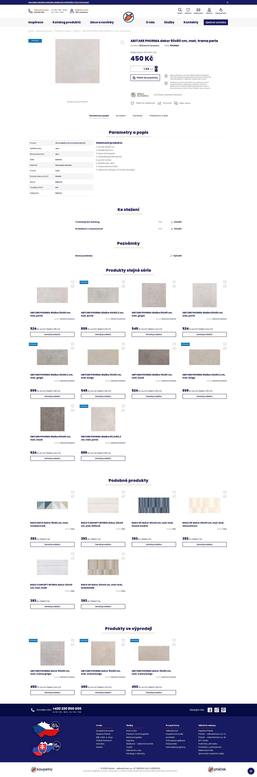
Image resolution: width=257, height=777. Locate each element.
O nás (150, 22)
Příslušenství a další (159, 115)
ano (57, 148)
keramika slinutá (63, 165)
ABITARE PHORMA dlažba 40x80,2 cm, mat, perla (102, 314)
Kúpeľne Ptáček (205, 730)
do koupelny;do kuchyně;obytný (70, 143)
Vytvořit (177, 255)
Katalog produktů (67, 22)
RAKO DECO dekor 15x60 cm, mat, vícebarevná (49, 524)
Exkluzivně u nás (133, 750)
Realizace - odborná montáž (139, 743)
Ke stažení (121, 115)
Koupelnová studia (105, 730)
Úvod (30, 31)
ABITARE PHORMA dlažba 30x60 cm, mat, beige (101, 376)
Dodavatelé (171, 743)
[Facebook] (210, 710)
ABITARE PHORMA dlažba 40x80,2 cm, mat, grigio (51, 376)
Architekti (170, 737)
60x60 (58, 176)
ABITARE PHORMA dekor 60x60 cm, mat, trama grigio (50, 673)
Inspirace (35, 22)
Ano (57, 154)
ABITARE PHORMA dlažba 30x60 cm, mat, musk (152, 376)
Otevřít (178, 222)
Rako (73, 529)
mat (57, 171)
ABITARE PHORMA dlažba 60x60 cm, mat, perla (202, 314)
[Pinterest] (223, 710)
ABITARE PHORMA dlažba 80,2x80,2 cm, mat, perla (101, 438)
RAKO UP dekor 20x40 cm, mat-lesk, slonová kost (203, 524)
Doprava (130, 740)
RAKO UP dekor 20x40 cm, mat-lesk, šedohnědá (102, 586)
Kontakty (191, 22)
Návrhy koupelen (134, 737)
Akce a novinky (102, 22)
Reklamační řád (205, 750)
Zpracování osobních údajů (211, 753)
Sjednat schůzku (216, 22)
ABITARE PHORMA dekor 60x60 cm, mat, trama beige (101, 673)
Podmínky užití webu (208, 743)
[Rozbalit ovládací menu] (251, 771)
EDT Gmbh (203, 740)
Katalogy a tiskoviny (135, 753)
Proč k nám (131, 730)
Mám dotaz (184, 103)
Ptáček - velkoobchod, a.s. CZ (212, 734)
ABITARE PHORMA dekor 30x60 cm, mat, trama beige (151, 673)
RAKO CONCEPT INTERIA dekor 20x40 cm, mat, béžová (102, 524)
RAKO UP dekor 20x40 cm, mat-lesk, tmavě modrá (152, 524)
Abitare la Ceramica (149, 45)
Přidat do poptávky (147, 77)
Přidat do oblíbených (145, 103)
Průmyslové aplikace (175, 740)
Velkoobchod (172, 730)
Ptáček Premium (104, 740)
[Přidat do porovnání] (72, 287)
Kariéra (99, 747)
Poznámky (137, 115)
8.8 (56, 187)
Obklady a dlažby (63, 31)
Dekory (76, 31)
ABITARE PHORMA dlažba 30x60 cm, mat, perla (50, 314)
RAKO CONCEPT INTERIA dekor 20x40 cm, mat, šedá (51, 586)
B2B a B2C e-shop (104, 737)
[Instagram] (217, 710)
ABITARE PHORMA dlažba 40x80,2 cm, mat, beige (203, 376)
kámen (58, 159)
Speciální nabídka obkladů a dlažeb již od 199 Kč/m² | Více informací (58, 2)
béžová (58, 182)
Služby (169, 22)
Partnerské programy (176, 747)
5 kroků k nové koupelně (137, 734)
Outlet (129, 747)
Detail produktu (52, 334)
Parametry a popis (99, 115)
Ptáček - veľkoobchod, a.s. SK (212, 737)
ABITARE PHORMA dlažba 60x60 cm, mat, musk (50, 438)
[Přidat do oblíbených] (72, 283)
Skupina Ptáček (103, 734)
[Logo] (128, 17)
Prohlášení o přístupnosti (209, 747)
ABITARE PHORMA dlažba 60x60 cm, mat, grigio (152, 314)
